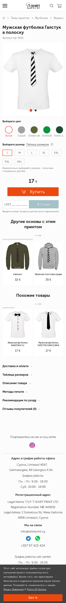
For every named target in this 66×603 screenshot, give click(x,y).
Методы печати (13, 391)
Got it (33, 597)
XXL (56, 152)
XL (44, 152)
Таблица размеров (15, 374)
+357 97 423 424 (33, 546)
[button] (31, 110)
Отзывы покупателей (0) (19, 409)
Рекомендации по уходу (19, 400)
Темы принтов (20, 18)
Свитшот (17, 274)
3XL (7, 161)
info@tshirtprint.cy (33, 531)
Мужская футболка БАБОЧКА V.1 (17, 344)
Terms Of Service (36, 589)
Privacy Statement (14, 589)
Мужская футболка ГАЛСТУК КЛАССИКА (48, 344)
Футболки (41, 18)
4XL (19, 161)
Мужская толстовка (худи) (48, 274)
